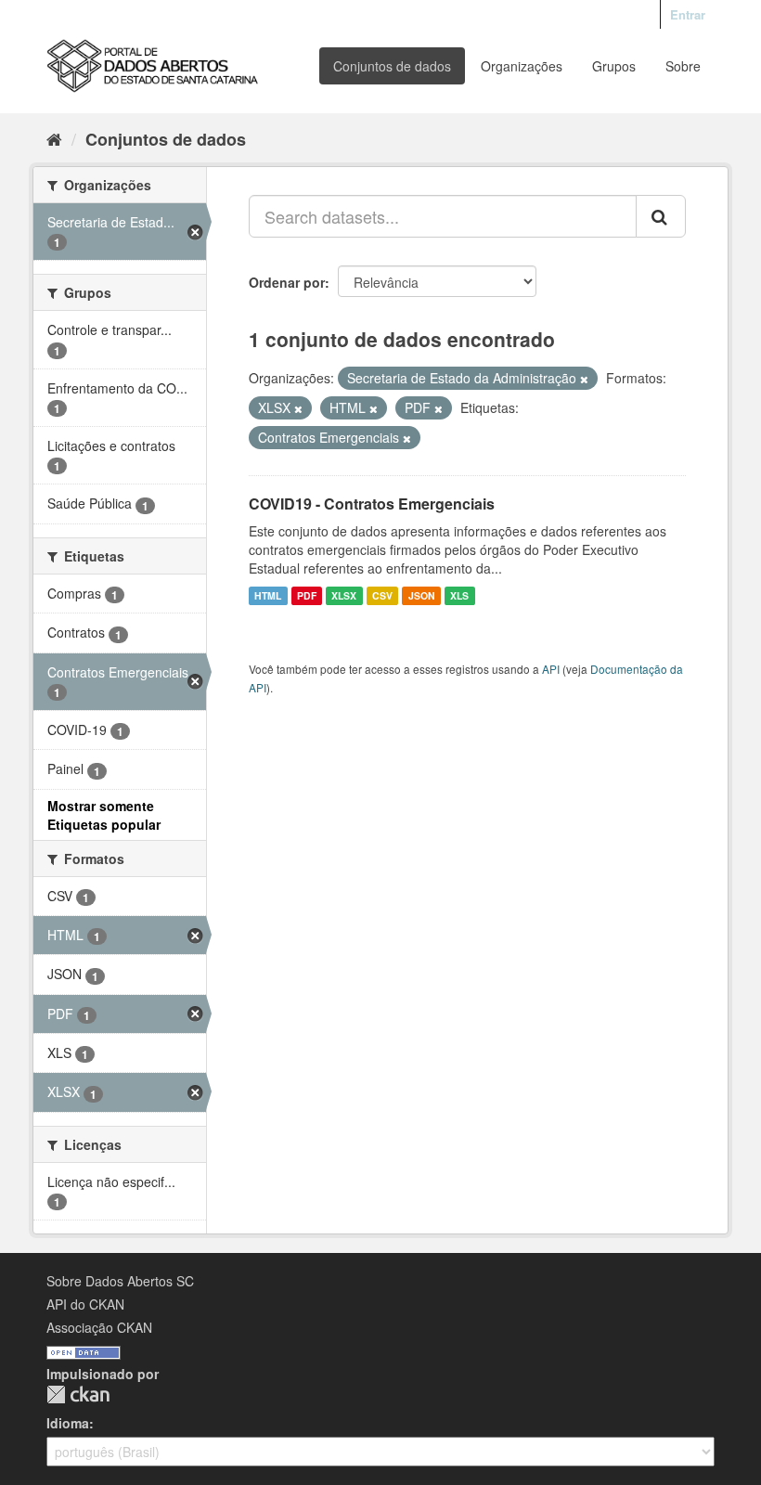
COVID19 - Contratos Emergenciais (372, 503)
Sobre (683, 66)
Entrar (687, 14)
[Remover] (584, 378)
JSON (421, 595)
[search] (661, 216)
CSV (382, 595)
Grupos (614, 66)
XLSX (343, 595)
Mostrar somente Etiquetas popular (104, 814)
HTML (267, 595)
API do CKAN (85, 1304)
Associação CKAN (99, 1327)
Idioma (67, 1423)
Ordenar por (287, 282)
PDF (306, 595)
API (551, 669)
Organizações (521, 66)
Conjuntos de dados (392, 66)
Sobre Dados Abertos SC (120, 1281)
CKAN (78, 1394)
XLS (459, 595)
